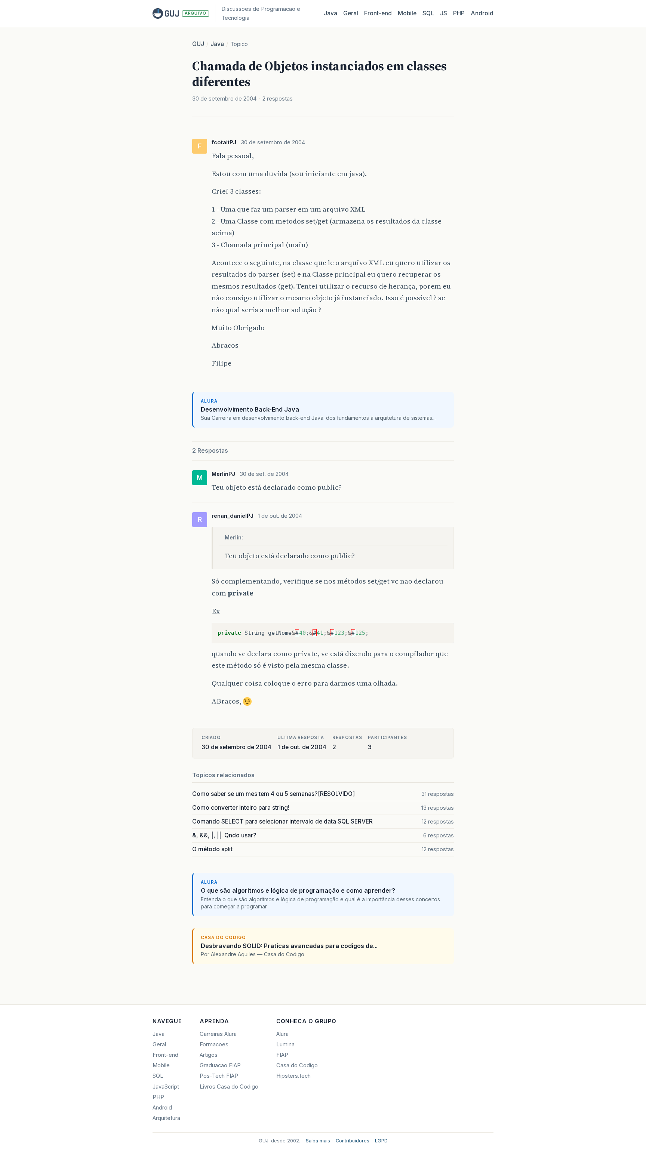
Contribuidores (352, 1141)
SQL (428, 13)
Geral (350, 13)
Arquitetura (166, 1118)
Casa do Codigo (297, 1065)
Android (482, 13)
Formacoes (214, 1044)
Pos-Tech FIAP (219, 1075)
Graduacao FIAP (220, 1065)
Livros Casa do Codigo (229, 1086)
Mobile (407, 13)
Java (330, 13)
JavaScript (166, 1086)
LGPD (381, 1141)
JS (443, 13)
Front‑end (378, 13)
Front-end (165, 1055)
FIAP (282, 1055)
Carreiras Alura (218, 1034)
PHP (459, 13)
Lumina (285, 1044)
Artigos (209, 1055)
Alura (282, 1034)
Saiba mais (318, 1141)
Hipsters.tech (293, 1075)
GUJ (198, 43)
